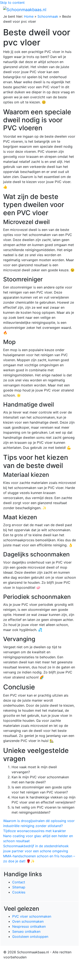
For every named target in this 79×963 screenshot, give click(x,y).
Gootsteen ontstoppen (30, 936)
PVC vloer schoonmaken (31, 916)
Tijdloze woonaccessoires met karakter (34, 831)
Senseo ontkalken (26, 931)
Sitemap (18, 887)
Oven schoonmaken (28, 921)
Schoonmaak (47, 16)
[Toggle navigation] (70, 9)
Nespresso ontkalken (29, 926)
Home (28, 16)
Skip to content (12, 2)
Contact (18, 882)
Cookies (18, 892)
